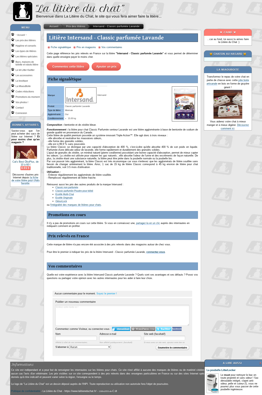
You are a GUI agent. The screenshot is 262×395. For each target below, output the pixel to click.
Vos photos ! (22, 102)
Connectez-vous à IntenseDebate (121, 329)
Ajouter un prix (106, 66)
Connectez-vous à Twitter (163, 329)
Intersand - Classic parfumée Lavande (116, 26)
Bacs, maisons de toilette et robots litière (27, 63)
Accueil (53, 26)
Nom (58, 333)
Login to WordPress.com (143, 329)
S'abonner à (62, 347)
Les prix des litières (26, 40)
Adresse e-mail (108, 333)
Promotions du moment (28, 97)
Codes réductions (25, 91)
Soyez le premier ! (106, 293)
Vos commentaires (111, 47)
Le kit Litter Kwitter (25, 70)
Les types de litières (26, 51)
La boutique (22, 80)
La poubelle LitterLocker (221, 370)
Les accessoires (24, 75)
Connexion (21, 113)
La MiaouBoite (23, 86)
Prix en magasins (86, 47)
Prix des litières (75, 26)
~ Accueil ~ (21, 35)
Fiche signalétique (61, 47)
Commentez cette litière (68, 66)
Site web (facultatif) (154, 333)
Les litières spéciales (26, 56)
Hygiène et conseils (26, 45)
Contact (20, 107)
